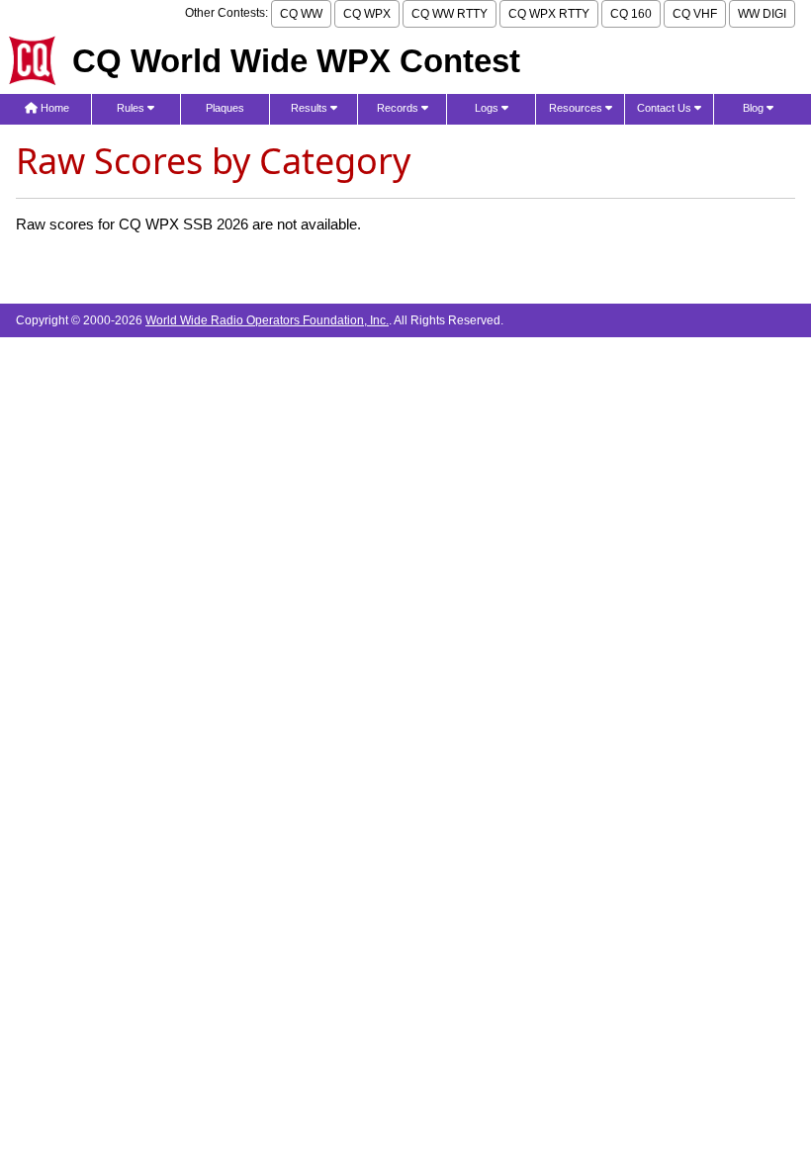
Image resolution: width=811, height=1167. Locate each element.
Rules (132, 108)
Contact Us (665, 108)
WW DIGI (762, 14)
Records (399, 108)
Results (310, 108)
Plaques (225, 108)
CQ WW (301, 14)
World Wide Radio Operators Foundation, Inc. (267, 320)
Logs (488, 108)
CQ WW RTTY (449, 14)
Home (53, 108)
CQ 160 (631, 14)
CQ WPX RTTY (548, 14)
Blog (754, 108)
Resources (577, 108)
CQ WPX (367, 14)
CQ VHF (695, 14)
